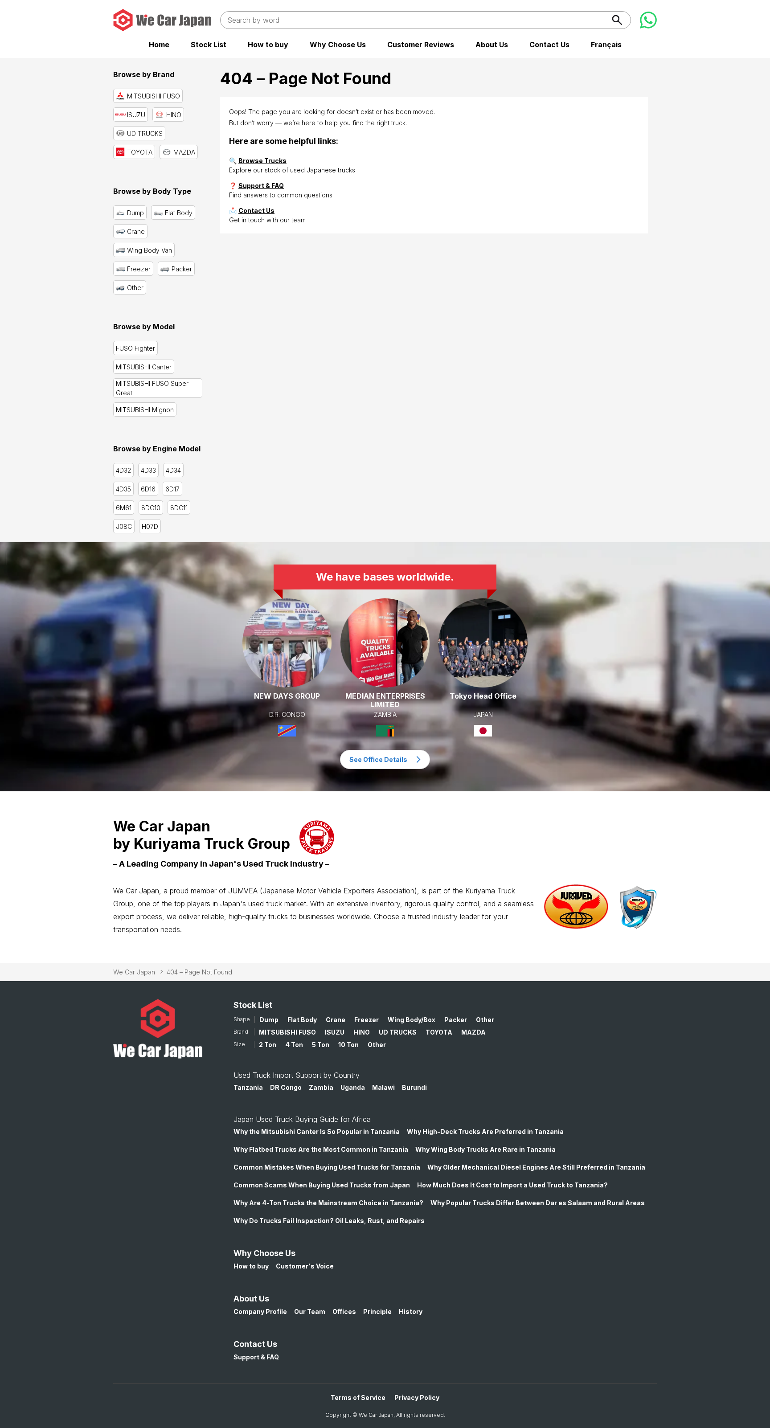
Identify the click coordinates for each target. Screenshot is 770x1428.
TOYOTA (439, 1032)
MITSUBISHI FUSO (287, 1032)
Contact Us (549, 44)
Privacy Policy (416, 1397)
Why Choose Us (338, 44)
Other (485, 1019)
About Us (491, 44)
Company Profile (260, 1311)
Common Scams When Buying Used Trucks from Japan (321, 1185)
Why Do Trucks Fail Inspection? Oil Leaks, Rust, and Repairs (329, 1220)
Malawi (383, 1087)
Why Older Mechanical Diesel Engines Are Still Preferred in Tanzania (536, 1167)
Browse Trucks (262, 160)
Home (159, 44)
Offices (344, 1311)
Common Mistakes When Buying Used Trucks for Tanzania (326, 1167)
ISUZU (334, 1032)
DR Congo (286, 1087)
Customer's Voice (305, 1266)
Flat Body (302, 1019)
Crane (335, 1019)
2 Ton (267, 1044)
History (410, 1311)
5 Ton (320, 1044)
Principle (377, 1311)
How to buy (268, 44)
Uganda (352, 1087)
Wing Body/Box (411, 1019)
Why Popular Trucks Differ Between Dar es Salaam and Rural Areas (537, 1203)
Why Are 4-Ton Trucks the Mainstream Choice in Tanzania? (328, 1203)
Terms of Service (358, 1397)
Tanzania (248, 1087)
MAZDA (473, 1032)
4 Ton (294, 1044)
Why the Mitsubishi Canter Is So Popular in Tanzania (316, 1131)
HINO (361, 1032)
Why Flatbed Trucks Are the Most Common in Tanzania (320, 1149)
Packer (455, 1019)
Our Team (309, 1311)
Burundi (414, 1087)
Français (606, 44)
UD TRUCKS (398, 1032)
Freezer (366, 1019)
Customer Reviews (420, 44)
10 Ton (348, 1044)
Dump (269, 1019)
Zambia (321, 1087)
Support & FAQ (261, 185)
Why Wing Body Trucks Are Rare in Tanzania (485, 1149)
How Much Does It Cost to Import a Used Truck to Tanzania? (512, 1185)
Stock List (208, 44)
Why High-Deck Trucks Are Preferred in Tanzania (485, 1131)
